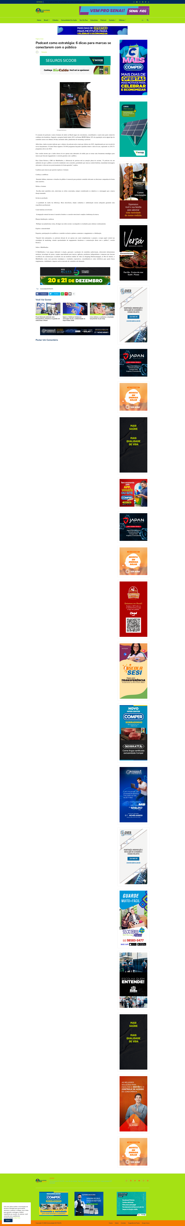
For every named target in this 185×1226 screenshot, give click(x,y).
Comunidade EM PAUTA (52, 39)
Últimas (122, 20)
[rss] (148, 2)
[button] (143, 20)
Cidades (55, 20)
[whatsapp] (134, 2)
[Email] (70, 294)
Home (39, 20)
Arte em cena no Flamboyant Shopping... (56, 2)
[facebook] (142, 2)
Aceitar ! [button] (8, 1220)
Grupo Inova (145, 1223)
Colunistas (94, 20)
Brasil (46, 20)
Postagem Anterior (42, 345)
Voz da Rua (83, 20)
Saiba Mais (16, 1218)
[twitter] (145, 2)
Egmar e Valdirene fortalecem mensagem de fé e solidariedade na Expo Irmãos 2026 (74, 318)
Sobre (117, 1223)
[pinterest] (147, 1180)
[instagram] (139, 2)
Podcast (103, 20)
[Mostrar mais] (73, 294)
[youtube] (137, 2)
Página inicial (39, 39)
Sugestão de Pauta (134, 1223)
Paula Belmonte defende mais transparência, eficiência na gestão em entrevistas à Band (48, 318)
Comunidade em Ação (69, 20)
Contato (112, 20)
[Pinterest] (66, 294)
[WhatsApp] (62, 294)
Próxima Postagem (108, 345)
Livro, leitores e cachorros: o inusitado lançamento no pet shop (102, 318)
